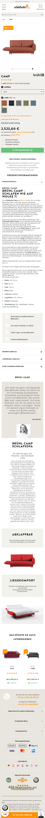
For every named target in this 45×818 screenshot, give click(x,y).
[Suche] (42, 14)
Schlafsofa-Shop (21, 721)
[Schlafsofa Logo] (22, 7)
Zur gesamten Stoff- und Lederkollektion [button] (16, 116)
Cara (33, 668)
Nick (12, 668)
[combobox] (23, 14)
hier (6, 263)
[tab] (22, 182)
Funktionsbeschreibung (13, 366)
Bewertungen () (9, 352)
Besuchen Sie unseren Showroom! (21, 711)
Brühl (23, 200)
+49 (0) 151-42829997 (27, 704)
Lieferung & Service (11, 359)
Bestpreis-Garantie (22, 2)
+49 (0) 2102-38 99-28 (28, 697)
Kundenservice (21, 731)
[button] (12, 69)
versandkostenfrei (24, 132)
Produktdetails (9, 182)
